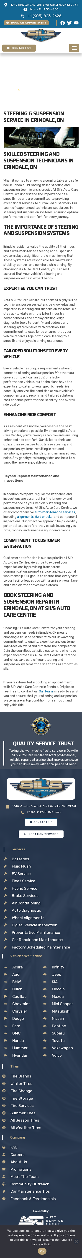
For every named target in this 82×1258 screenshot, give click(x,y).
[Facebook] (62, 23)
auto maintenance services (55, 512)
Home (10, 90)
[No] (76, 1241)
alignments (25, 517)
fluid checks (43, 517)
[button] (74, 47)
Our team (46, 691)
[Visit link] (40, 1221)
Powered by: (41, 1211)
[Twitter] (69, 23)
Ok (42, 1251)
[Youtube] (76, 23)
